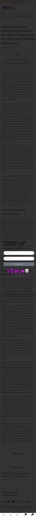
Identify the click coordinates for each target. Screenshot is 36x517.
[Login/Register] (17, 515)
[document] (18, 258)
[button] (33, 226)
